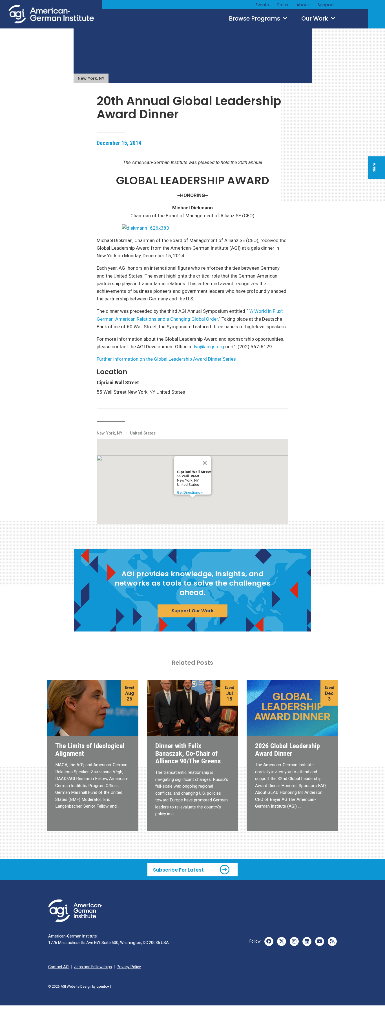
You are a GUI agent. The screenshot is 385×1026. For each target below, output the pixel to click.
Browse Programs (255, 19)
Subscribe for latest (178, 869)
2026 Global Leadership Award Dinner (287, 749)
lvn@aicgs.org (209, 346)
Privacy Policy (129, 967)
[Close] (204, 463)
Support (326, 5)
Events (262, 5)
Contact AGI (58, 967)
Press (282, 5)
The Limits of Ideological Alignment (90, 749)
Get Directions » (190, 492)
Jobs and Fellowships (93, 967)
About (303, 5)
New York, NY (91, 78)
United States (143, 433)
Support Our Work (192, 611)
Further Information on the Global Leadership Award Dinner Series (166, 359)
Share (374, 167)
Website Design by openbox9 (89, 987)
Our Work (315, 19)
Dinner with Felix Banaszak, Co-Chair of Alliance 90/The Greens (188, 753)
